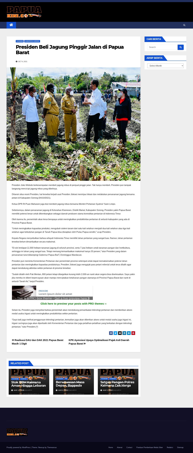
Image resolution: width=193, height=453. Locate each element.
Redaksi (170, 447)
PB (66, 378)
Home (110, 447)
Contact (129, 447)
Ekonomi (20, 41)
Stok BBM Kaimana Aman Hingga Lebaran (28, 383)
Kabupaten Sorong (32, 41)
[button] (184, 25)
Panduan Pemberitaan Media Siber (149, 447)
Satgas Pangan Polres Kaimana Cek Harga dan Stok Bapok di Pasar (117, 387)
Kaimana (24, 379)
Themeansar (51, 447)
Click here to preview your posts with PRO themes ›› (73, 303)
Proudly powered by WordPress (19, 447)
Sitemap (180, 447)
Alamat (119, 447)
